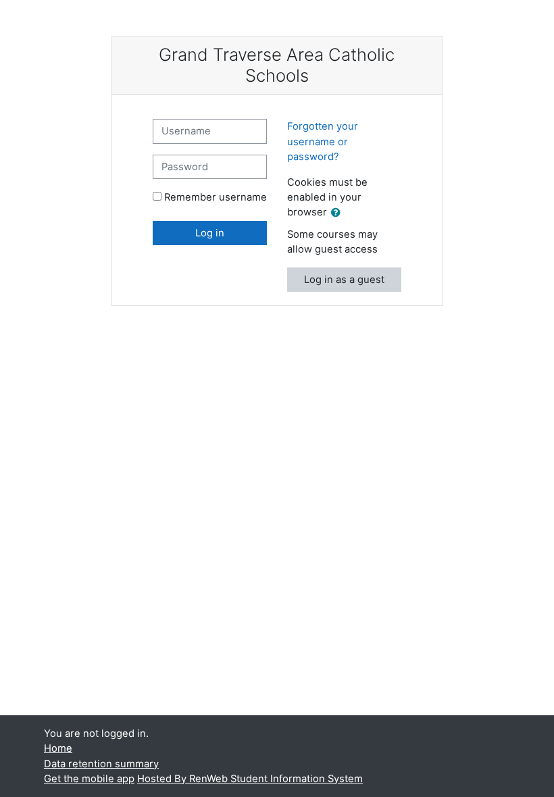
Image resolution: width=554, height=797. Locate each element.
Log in (209, 233)
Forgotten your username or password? (322, 141)
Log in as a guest (344, 280)
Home (58, 748)
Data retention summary (101, 764)
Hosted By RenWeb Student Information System (250, 779)
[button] (338, 213)
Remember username (215, 197)
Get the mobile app (89, 779)
